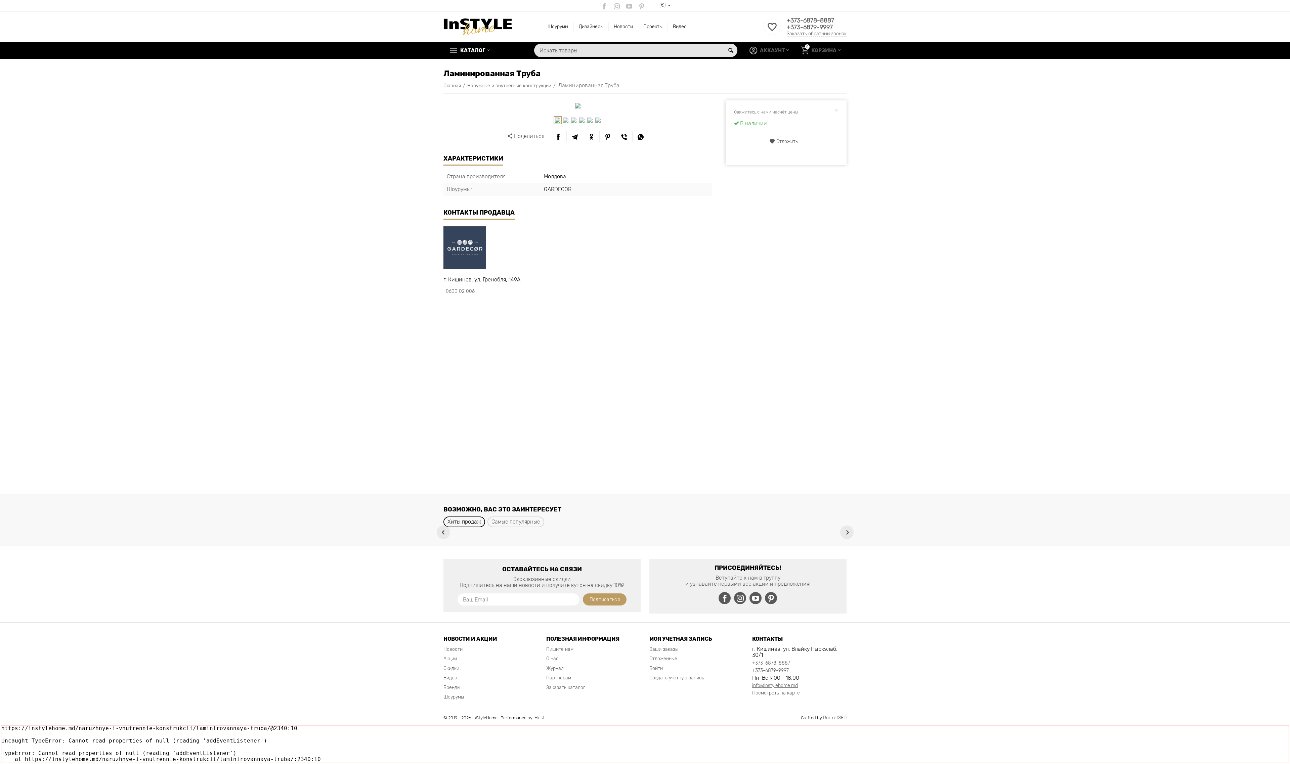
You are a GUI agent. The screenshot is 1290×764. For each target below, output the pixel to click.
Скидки (451, 668)
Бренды (451, 687)
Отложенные (663, 659)
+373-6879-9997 (810, 27)
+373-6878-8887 (810, 20)
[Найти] (730, 50)
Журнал (555, 668)
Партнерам (558, 678)
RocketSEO (835, 718)
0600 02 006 (460, 291)
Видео (680, 27)
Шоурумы (558, 27)
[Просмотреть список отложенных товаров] (772, 31)
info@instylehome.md (775, 685)
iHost (539, 718)
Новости (623, 27)
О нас (552, 659)
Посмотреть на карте (776, 693)
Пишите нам (559, 649)
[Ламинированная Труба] (577, 105)
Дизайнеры (591, 27)
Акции (450, 659)
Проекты (652, 27)
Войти (656, 668)
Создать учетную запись (676, 678)
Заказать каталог (565, 687)
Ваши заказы (663, 649)
